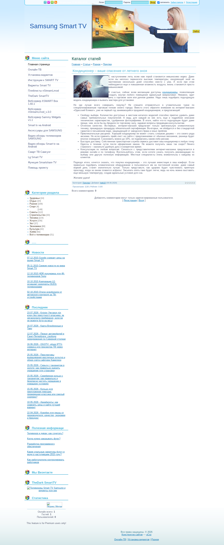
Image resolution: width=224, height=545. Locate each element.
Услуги (33, 220)
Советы (33, 212)
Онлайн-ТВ (120, 539)
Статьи (86, 64)
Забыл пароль (177, 2)
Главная (45, 2)
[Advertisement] (43, 178)
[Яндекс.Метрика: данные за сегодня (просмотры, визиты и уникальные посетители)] (54, 504)
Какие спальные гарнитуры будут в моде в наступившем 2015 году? (46, 453)
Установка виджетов (138, 539)
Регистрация (48, 2)
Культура (34, 229)
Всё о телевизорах (40, 234)
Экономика (35, 226)
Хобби (33, 231)
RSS (55, 2)
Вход (52, 2)
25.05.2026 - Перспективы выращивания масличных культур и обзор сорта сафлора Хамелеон (46, 357)
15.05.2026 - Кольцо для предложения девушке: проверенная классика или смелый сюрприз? (45, 393)
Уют (32, 223)
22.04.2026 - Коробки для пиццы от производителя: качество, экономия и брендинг (46, 415)
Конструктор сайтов (132, 534)
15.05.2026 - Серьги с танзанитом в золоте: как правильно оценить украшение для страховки (45, 368)
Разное (33, 203)
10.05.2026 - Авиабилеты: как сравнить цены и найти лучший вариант (43, 405)
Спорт (33, 206)
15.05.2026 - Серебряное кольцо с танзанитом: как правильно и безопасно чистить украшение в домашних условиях (45, 380)
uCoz (149, 534)
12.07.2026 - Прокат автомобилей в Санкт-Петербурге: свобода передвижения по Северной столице (46, 336)
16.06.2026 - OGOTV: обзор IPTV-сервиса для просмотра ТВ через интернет (45, 347)
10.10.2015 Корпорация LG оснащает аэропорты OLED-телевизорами (42, 284)
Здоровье (35, 198)
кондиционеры (169, 92)
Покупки (33, 209)
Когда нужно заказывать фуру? (43, 438)
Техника (34, 217)
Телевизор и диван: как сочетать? (45, 433)
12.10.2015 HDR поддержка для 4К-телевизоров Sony (46, 274)
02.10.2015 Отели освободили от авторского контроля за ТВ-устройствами (44, 295)
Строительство (38, 215)
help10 (103, 183)
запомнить (165, 2)
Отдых (33, 201)
